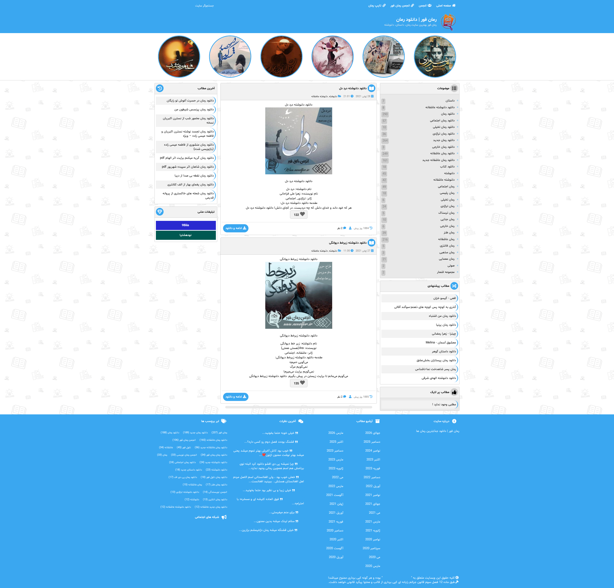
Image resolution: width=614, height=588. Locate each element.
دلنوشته (333, 96)
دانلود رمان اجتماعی (442, 120)
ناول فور (184, 447)
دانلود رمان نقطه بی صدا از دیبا (194, 176)
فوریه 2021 (336, 522)
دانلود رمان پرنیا (446, 325)
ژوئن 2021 (336, 504)
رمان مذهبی (447, 252)
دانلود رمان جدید (444, 140)
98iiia (185, 225)
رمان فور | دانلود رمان (397, 578)
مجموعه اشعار (446, 272)
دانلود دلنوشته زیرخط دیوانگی (347, 243)
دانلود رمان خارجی (443, 147)
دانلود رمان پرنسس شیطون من (194, 109)
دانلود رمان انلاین (215, 499)
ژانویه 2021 (373, 531)
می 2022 (337, 477)
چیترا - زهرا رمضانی (444, 334)
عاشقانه (166, 447)
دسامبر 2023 (335, 451)
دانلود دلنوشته (216, 470)
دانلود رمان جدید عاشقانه (211, 507)
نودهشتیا (185, 235)
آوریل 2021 (336, 513)
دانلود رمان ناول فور (214, 477)
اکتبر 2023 (373, 460)
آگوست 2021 (334, 495)
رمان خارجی (447, 226)
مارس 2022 (335, 486)
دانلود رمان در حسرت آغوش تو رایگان (190, 101)
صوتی (451, 266)
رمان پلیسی (447, 193)
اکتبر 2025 (336, 442)
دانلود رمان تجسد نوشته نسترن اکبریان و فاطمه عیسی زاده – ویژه (187, 133)
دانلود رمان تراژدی (444, 134)
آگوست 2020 (334, 548)
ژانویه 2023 (336, 468)
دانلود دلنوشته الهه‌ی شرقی (439, 378)
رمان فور (219, 433)
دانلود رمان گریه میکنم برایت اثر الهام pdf (187, 158)
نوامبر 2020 (372, 539)
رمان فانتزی (447, 246)
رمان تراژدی (448, 206)
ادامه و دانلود (233, 228)
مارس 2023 (335, 460)
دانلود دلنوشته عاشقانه (440, 107)
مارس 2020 (372, 566)
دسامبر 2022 (372, 477)
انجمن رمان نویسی (184, 455)
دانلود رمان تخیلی (444, 127)
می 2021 (374, 513)
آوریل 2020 (336, 557)
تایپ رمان (374, 6)
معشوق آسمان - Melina (441, 343)
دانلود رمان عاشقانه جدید (438, 160)
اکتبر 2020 (336, 539)
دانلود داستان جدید (188, 470)
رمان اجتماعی (446, 186)
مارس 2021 (372, 522)
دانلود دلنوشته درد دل (352, 88)
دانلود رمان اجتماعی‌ (182, 462)
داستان (450, 101)
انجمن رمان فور (400, 6)
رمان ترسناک (446, 213)
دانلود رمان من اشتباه (442, 316)
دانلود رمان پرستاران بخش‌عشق (436, 360)
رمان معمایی (447, 259)
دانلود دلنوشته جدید (213, 462)
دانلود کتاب (447, 167)
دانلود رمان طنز (216, 485)
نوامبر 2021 (372, 495)
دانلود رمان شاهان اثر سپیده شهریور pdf (188, 167)
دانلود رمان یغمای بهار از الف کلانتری (190, 184)
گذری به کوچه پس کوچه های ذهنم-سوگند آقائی (425, 307)
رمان (162, 455)
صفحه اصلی (443, 6)
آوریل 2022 (373, 486)
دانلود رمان (448, 114)
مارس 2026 (335, 433)
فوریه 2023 (373, 468)
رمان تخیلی (448, 200)
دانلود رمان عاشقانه (442, 153)
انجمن (422, 6)
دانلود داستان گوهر (444, 351)
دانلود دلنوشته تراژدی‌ (185, 492)
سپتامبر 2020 (371, 548)
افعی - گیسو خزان (444, 298)
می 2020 (374, 557)
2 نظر (339, 228)
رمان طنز (449, 232)
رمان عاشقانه (446, 239)
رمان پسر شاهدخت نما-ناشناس (435, 369)
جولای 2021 (372, 504)
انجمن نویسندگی (215, 492)
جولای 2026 (372, 433)
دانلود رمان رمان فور (214, 455)
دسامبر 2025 (372, 442)
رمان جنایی (448, 219)
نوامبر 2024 (372, 451)
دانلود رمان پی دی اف (183, 477)
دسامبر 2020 (335, 531)
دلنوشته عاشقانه (319, 96)
